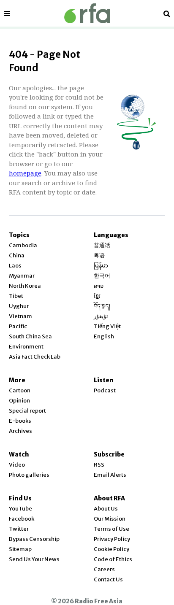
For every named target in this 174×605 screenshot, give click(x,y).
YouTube (20, 508)
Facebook (21, 518)
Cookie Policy (111, 549)
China (16, 255)
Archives (20, 431)
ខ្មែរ (97, 296)
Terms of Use (111, 528)
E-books (20, 420)
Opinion (19, 400)
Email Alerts (110, 474)
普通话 (102, 245)
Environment (26, 346)
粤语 (99, 255)
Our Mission (109, 518)
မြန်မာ (101, 265)
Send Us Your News (34, 559)
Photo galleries (29, 474)
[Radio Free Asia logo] (87, 13)
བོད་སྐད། (102, 306)
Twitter (19, 528)
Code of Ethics (113, 559)
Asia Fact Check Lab (34, 356)
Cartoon (19, 390)
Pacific (18, 326)
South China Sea (30, 336)
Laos (15, 265)
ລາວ (98, 285)
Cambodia (23, 245)
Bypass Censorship (34, 539)
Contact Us (108, 579)
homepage (25, 173)
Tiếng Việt (107, 326)
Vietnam (20, 316)
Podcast (105, 390)
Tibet (16, 296)
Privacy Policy (112, 539)
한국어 (102, 275)
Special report (27, 410)
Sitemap (20, 549)
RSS (99, 464)
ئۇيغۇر (101, 316)
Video (17, 464)
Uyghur (19, 306)
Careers (104, 569)
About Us (106, 508)
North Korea (25, 285)
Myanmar (22, 275)
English (104, 336)
